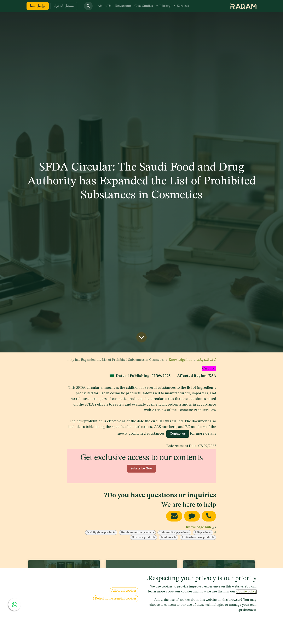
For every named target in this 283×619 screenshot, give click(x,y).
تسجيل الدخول (64, 6)
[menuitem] (181, 6)
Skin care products (143, 537)
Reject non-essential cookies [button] (116, 598)
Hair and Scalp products (174, 532)
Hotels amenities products (137, 532)
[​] (209, 516)
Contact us (178, 433)
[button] (88, 6)
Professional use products (198, 537)
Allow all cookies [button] (124, 590)
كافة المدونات (206, 360)
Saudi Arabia (169, 537)
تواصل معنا (37, 6)
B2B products (203, 532)
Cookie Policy (246, 591)
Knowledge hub (180, 360)
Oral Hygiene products (101, 532)
